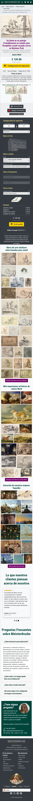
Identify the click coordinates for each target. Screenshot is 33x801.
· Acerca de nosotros (7, 770)
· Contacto (5, 757)
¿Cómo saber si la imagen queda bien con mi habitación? (15, 677)
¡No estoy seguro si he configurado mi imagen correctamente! (15, 692)
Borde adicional (6, 129)
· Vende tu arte (21, 757)
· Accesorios (21, 766)
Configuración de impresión (17, 66)
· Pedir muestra (21, 768)
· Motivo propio (21, 755)
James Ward (6, 8)
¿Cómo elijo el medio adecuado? (15, 685)
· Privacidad (5, 764)
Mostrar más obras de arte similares (16, 380)
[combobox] (16, 131)
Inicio (2, 6)
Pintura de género (20, 6)
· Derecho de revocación (8, 766)
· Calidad (20, 759)
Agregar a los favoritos (18, 110)
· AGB (4, 761)
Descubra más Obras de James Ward (16, 479)
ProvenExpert (13, 613)
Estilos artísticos (10, 6)
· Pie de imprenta (7, 759)
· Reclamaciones (7, 768)
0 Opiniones (20, 114)
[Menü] (2, 2)
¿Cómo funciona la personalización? (16, 642)
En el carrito (17, 224)
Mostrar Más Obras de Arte (16, 566)
